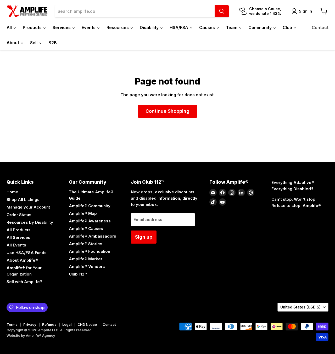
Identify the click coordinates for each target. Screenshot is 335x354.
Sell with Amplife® (24, 281)
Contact (320, 27)
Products (33, 27)
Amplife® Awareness (90, 220)
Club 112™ (78, 274)
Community (260, 27)
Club (288, 27)
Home (12, 191)
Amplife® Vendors (87, 266)
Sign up (143, 237)
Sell (34, 42)
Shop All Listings (23, 199)
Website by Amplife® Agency (31, 335)
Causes (207, 27)
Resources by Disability (30, 222)
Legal (67, 324)
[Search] (222, 11)
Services (62, 27)
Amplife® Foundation (89, 251)
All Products (19, 229)
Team (232, 27)
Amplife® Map (83, 213)
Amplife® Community (89, 205)
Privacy (29, 324)
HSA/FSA (179, 27)
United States (300, 307)
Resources (118, 27)
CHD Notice (87, 324)
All (10, 27)
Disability (150, 27)
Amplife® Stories (85, 243)
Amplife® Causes (86, 228)
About (13, 42)
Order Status (19, 214)
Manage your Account (28, 207)
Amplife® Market (85, 258)
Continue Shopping (167, 111)
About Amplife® (22, 260)
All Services (18, 237)
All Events (16, 245)
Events (89, 27)
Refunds (49, 324)
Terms (12, 324)
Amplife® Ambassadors (92, 236)
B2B (52, 42)
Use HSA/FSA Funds (27, 252)
